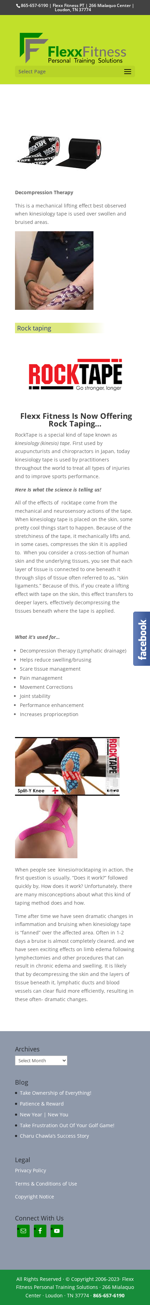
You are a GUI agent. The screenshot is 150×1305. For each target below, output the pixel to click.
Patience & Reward (42, 1103)
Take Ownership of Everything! (55, 1092)
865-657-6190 (109, 1295)
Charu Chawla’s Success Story (54, 1135)
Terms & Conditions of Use (46, 1183)
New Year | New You (44, 1114)
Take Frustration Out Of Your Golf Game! (67, 1125)
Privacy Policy (30, 1170)
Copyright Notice (34, 1196)
